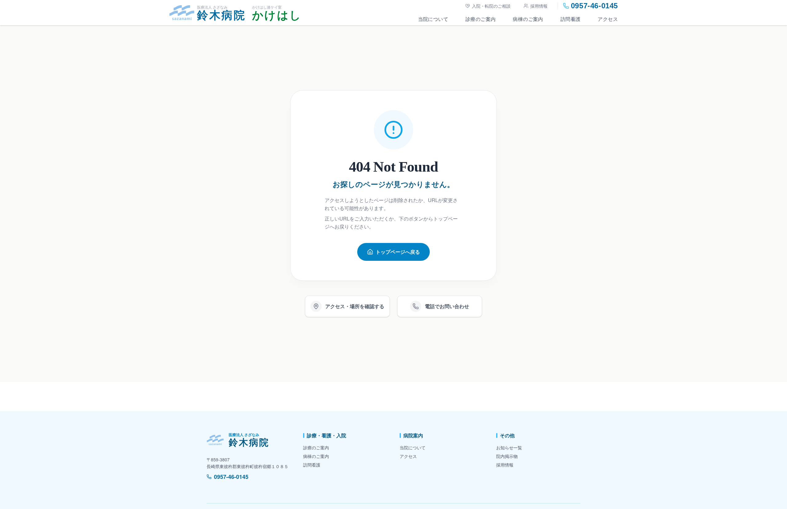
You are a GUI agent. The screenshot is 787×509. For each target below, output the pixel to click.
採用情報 (539, 6)
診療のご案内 (480, 18)
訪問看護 (570, 18)
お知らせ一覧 (509, 447)
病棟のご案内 (528, 18)
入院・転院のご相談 (491, 6)
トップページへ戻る (398, 251)
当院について (433, 18)
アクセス (608, 18)
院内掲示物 (507, 456)
